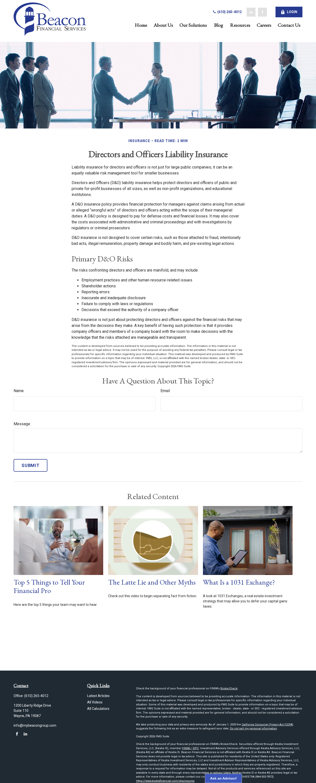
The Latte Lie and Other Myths (152, 582)
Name (19, 390)
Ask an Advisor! (223, 778)
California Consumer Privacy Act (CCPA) (267, 724)
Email (165, 390)
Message (22, 424)
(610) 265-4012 (229, 12)
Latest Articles (98, 696)
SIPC (196, 748)
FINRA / (187, 748)
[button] (141, 25)
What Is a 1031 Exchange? (239, 582)
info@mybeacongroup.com (35, 725)
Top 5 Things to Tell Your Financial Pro (49, 586)
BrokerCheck (228, 688)
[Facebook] (262, 12)
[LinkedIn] (251, 12)
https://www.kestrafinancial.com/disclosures (165, 781)
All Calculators (98, 709)
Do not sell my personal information (253, 728)
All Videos (94, 702)
